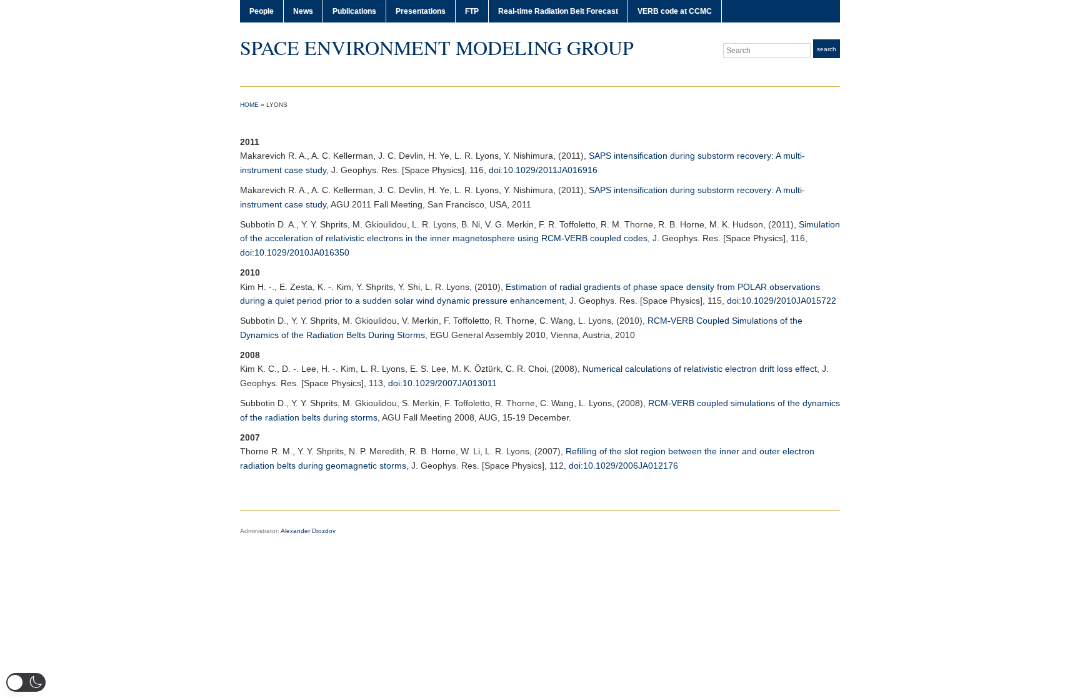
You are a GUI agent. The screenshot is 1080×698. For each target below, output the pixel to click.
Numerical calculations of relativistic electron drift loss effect (699, 369)
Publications (354, 11)
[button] (26, 682)
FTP (472, 11)
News (303, 11)
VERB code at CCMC (675, 11)
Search (826, 49)
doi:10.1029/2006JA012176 (623, 466)
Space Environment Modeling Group (437, 47)
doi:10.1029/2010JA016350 (294, 252)
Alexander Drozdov (308, 530)
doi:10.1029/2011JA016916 (543, 170)
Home (249, 104)
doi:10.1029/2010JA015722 (781, 301)
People (261, 11)
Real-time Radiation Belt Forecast (558, 11)
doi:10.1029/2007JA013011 (442, 383)
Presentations (421, 11)
